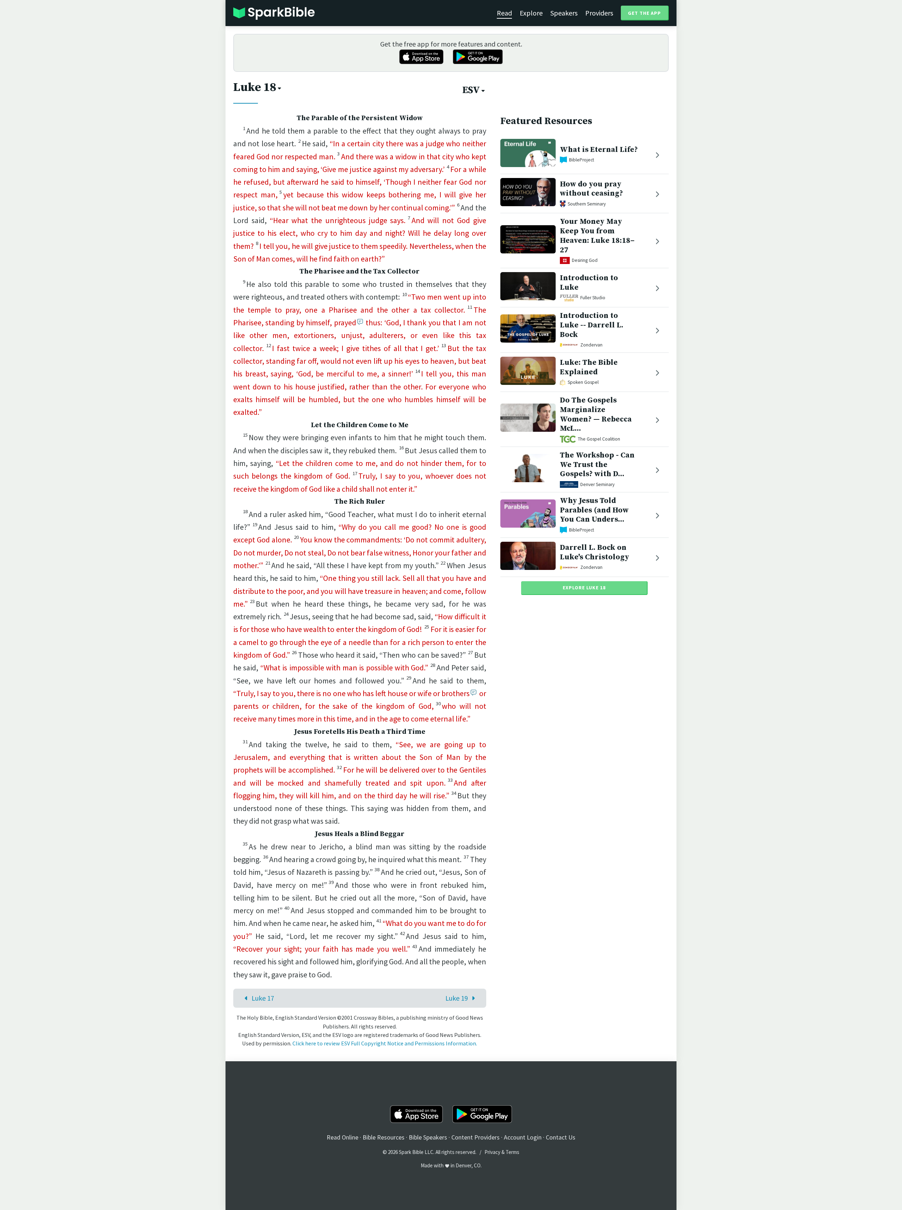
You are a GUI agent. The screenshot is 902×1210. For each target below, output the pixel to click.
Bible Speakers (428, 1137)
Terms (512, 1152)
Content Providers (475, 1137)
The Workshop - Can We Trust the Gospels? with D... (597, 464)
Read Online (342, 1137)
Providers (599, 12)
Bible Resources (383, 1137)
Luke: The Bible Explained (589, 367)
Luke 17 (263, 998)
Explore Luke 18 (584, 587)
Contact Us (560, 1137)
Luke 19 (456, 998)
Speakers (563, 12)
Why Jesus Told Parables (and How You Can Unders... (594, 510)
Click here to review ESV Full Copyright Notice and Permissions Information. (384, 1043)
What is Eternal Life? (599, 149)
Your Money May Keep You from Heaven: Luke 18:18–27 (597, 235)
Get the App (644, 13)
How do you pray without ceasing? (591, 188)
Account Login (523, 1137)
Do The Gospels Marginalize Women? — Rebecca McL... (596, 414)
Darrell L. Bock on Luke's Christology (594, 552)
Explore (531, 12)
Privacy (492, 1152)
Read (504, 12)
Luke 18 (254, 87)
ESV (471, 90)
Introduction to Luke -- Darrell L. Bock (591, 325)
